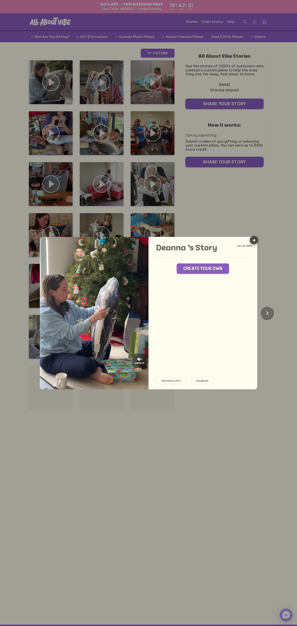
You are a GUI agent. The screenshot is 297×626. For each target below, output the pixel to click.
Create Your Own (203, 268)
